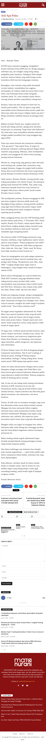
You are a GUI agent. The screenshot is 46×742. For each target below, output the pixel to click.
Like (43, 598)
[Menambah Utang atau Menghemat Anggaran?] (8, 522)
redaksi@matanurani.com (27, 681)
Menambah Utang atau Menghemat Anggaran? (8, 531)
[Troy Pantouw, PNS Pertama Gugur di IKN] (38, 520)
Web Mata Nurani (8, 19)
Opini (3, 12)
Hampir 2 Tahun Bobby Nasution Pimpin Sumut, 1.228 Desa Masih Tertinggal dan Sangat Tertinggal (21, 700)
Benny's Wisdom (6, 527)
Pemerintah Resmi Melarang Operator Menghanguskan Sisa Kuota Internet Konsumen (21, 706)
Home (2, 9)
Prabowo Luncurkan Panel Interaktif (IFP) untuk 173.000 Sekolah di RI (11, 500)
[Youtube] (27, 686)
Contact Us (30, 734)
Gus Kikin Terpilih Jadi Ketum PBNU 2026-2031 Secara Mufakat (21, 720)
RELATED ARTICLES (15, 512)
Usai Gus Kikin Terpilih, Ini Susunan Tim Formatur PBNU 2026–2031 (22, 710)
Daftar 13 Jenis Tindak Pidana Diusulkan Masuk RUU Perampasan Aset (21, 715)
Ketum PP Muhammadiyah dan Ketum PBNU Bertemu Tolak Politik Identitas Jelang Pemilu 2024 (21, 642)
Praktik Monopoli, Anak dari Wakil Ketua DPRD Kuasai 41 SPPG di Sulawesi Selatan (35, 501)
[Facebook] (19, 686)
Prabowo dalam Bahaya (20, 527)
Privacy (15, 734)
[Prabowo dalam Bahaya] (23, 520)
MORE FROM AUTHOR (30, 512)
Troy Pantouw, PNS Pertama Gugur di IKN (37, 527)
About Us (22, 734)
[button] (42, 5)
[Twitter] (23, 686)
